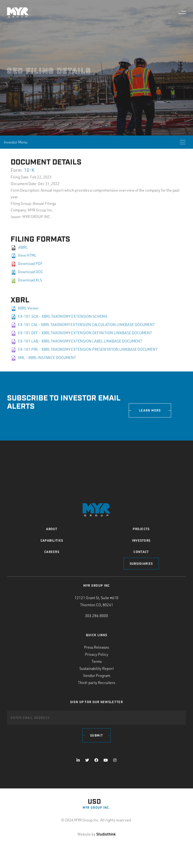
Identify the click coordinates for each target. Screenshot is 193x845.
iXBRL (23, 247)
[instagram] (115, 760)
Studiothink (106, 834)
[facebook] (96, 760)
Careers (51, 552)
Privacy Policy (96, 654)
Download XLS (30, 280)
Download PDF (30, 263)
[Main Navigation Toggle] (182, 12)
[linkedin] (78, 760)
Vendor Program (96, 675)
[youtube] (106, 760)
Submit (96, 735)
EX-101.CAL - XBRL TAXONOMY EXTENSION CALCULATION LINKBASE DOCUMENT (86, 324)
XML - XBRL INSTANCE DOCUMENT (47, 357)
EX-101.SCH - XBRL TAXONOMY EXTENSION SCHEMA (62, 316)
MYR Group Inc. (96, 807)
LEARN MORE (150, 410)
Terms (97, 661)
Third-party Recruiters (96, 682)
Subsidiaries (141, 563)
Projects (141, 529)
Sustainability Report (96, 668)
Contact (141, 552)
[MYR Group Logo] (18, 12)
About (51, 529)
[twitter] (87, 760)
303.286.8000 (96, 615)
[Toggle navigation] (182, 142)
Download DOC (30, 271)
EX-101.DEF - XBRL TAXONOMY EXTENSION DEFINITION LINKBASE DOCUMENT (85, 332)
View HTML (27, 255)
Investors (141, 540)
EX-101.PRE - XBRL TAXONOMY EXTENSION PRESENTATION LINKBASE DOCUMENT (88, 349)
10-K (29, 170)
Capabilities (51, 540)
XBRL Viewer (28, 308)
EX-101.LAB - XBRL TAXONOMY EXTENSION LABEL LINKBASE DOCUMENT (80, 341)
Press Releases (96, 647)
